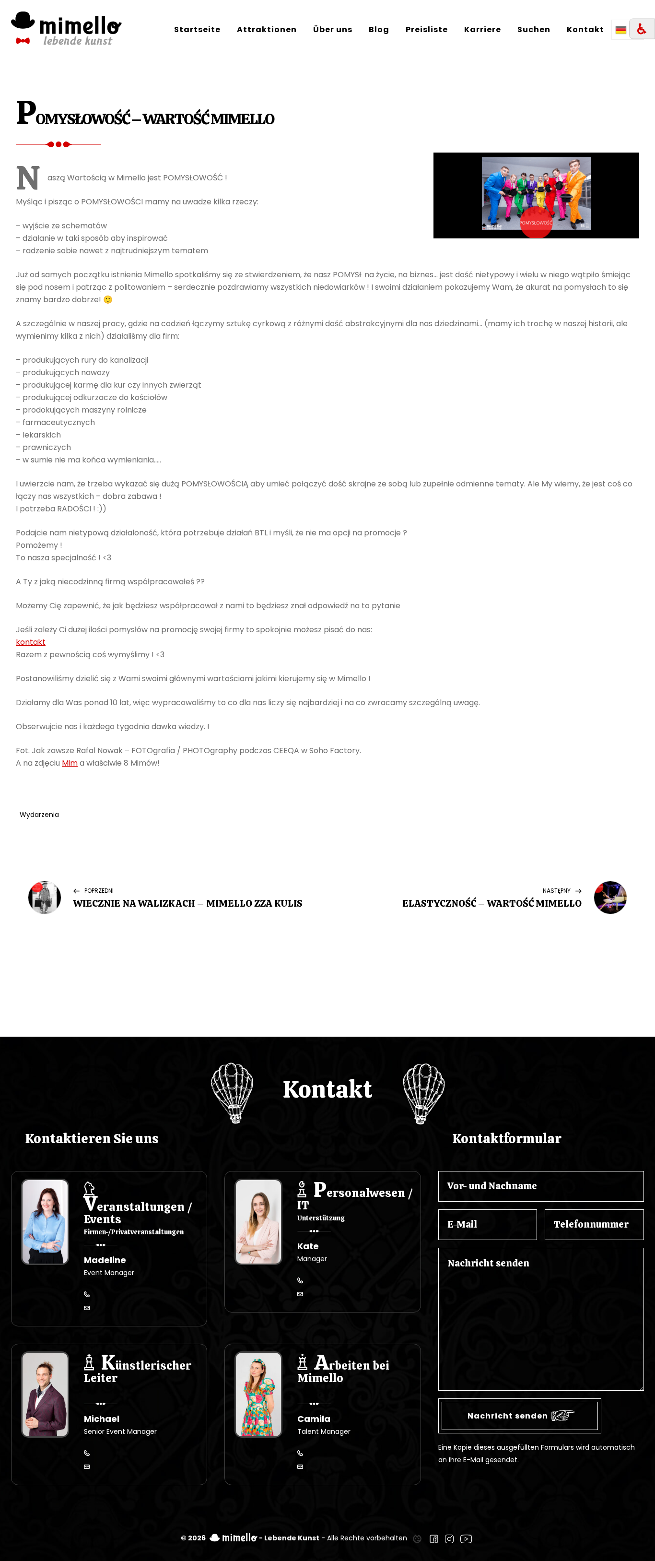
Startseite (197, 29)
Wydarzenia (39, 814)
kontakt (31, 642)
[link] (417, 1538)
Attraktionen (267, 29)
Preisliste (427, 29)
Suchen (533, 29)
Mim (70, 763)
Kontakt (585, 29)
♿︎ (642, 29)
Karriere (482, 29)
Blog (379, 29)
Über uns (332, 29)
